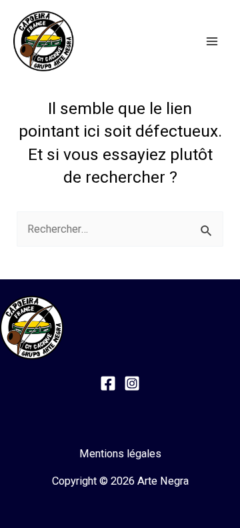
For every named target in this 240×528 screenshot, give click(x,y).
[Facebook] (108, 383)
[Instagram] (132, 383)
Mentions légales (120, 453)
